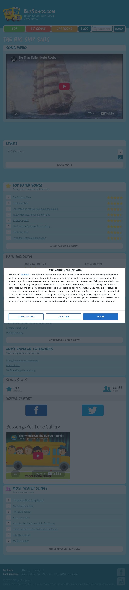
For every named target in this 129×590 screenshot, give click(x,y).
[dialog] (64, 295)
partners (25, 275)
